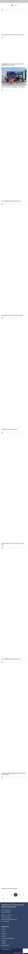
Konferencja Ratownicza (8, 938)
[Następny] (7, 899)
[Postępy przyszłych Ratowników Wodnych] (14, 204)
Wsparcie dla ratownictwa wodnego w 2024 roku (13, 544)
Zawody (4, 940)
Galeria (3, 936)
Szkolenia (4, 934)
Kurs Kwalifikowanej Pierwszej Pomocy (11, 201)
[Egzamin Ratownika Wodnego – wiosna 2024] (14, 68)
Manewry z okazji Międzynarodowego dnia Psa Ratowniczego (13, 773)
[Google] (22, 5)
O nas (3, 931)
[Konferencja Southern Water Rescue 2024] (14, 10)
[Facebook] (20, 5)
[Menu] (12, 5)
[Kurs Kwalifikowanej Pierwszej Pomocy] (14, 90)
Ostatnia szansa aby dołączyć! (10, 888)
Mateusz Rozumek (22, 953)
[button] (16, 5)
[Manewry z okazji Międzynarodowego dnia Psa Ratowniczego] (14, 662)
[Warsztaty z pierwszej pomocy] (14, 318)
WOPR (3, 929)
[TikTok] (26, 5)
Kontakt (4, 943)
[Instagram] (24, 5)
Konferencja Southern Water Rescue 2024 (13, 34)
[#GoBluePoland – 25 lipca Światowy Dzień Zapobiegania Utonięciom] (14, 38)
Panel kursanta (5, 945)
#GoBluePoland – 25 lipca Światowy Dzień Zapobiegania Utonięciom (12, 64)
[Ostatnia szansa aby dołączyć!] (14, 777)
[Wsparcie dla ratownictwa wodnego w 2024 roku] (14, 432)
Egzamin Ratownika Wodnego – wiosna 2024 (13, 87)
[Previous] (3, 895)
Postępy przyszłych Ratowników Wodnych (12, 315)
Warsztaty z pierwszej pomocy (9, 429)
